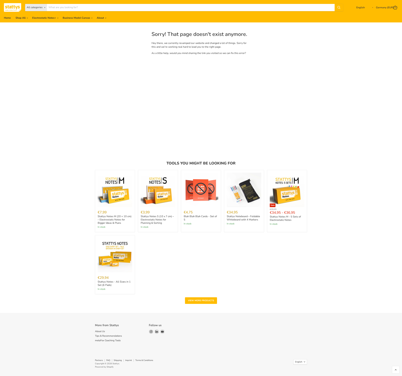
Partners (99, 360)
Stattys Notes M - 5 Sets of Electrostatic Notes (285, 218)
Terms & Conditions (144, 360)
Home (7, 18)
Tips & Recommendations (108, 335)
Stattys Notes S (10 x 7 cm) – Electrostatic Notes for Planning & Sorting (157, 220)
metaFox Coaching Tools (108, 340)
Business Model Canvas (77, 18)
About (101, 18)
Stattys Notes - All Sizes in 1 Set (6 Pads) (114, 283)
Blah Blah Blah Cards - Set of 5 (200, 218)
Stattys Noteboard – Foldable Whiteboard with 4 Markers (243, 218)
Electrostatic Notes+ (44, 18)
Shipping (118, 360)
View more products (201, 300)
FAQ (108, 360)
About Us (100, 331)
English (298, 361)
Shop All (21, 18)
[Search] (339, 7)
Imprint (128, 360)
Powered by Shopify (104, 366)
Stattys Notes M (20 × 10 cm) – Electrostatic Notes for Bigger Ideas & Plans (114, 220)
